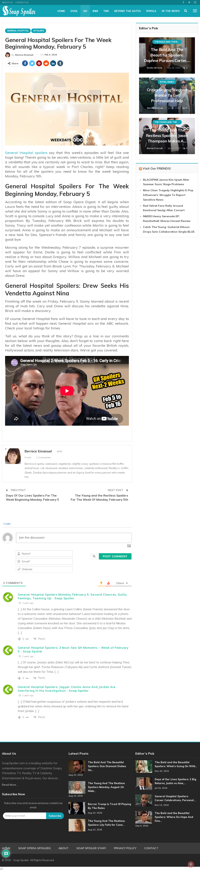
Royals (151, 11)
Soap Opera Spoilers (34, 848)
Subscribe (55, 815)
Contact (151, 848)
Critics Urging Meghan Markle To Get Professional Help (167, 95)
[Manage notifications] (191, 864)
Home (61, 11)
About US (7, 2)
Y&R (106, 11)
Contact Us (21, 2)
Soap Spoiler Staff (91, 848)
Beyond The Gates (127, 11)
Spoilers (38, 30)
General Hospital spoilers (26, 152)
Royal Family (167, 81)
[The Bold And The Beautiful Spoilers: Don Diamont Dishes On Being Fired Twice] (77, 766)
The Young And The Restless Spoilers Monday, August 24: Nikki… (106, 787)
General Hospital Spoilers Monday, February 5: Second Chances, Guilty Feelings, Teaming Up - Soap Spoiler (72, 596)
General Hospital (18, 30)
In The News (171, 11)
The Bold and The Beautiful (168, 41)
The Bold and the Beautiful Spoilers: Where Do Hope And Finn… (174, 816)
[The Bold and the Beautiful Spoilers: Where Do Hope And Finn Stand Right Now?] (143, 817)
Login (7, 523)
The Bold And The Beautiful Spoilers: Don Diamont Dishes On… (107, 766)
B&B (95, 11)
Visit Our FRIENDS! (157, 168)
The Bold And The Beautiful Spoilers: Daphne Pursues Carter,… (167, 55)
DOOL (74, 11)
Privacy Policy (125, 848)
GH (85, 11)
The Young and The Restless (168, 122)
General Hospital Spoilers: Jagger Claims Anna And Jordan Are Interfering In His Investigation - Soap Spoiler (67, 689)
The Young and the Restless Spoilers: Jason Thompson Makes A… (167, 135)
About (63, 848)
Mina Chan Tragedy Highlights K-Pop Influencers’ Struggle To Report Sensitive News (168, 195)
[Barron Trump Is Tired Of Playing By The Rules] (77, 808)
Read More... (10, 784)
